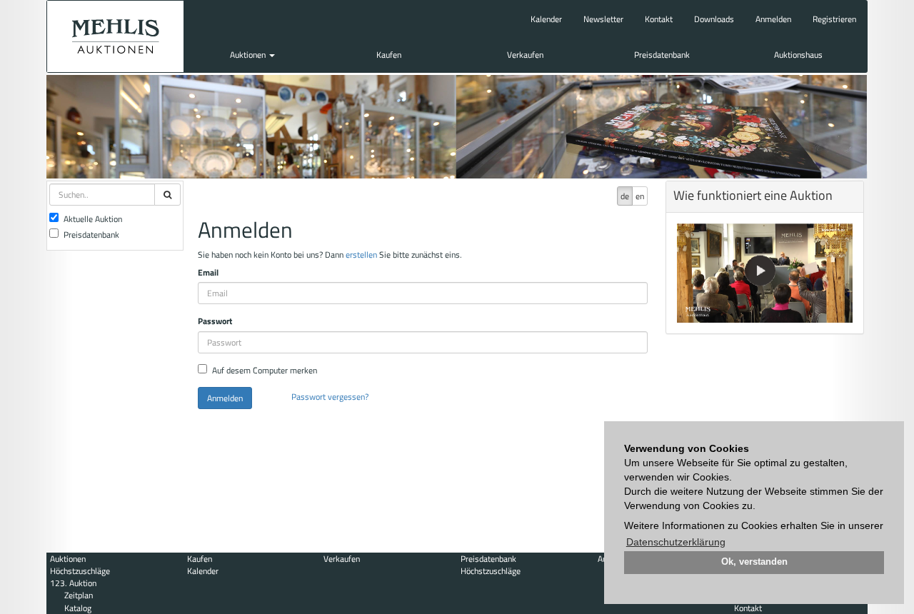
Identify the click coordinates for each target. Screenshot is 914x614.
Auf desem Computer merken (264, 370)
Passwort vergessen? (329, 396)
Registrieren (834, 19)
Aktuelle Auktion (93, 219)
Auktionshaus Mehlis (115, 36)
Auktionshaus (798, 54)
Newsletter (603, 19)
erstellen (361, 254)
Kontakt (659, 19)
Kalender (546, 19)
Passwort (215, 321)
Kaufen (388, 54)
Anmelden (773, 19)
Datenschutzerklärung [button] (675, 542)
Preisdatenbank (662, 54)
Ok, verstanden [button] (754, 562)
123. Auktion (73, 583)
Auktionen (249, 54)
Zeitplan (78, 595)
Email (208, 272)
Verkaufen (525, 54)
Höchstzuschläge (80, 571)
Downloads (714, 19)
